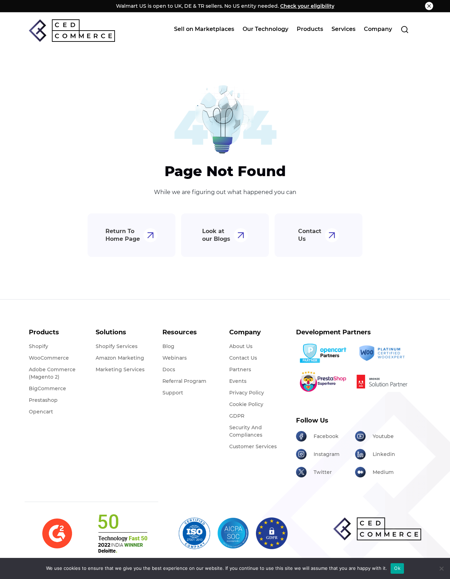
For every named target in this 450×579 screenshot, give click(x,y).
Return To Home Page (122, 235)
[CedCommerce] (72, 30)
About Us (240, 346)
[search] (404, 29)
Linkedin (384, 454)
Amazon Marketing (120, 358)
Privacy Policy (246, 393)
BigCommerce (47, 388)
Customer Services (253, 446)
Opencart (41, 411)
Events (237, 381)
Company (378, 29)
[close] (429, 6)
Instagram (327, 454)
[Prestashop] (323, 381)
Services (343, 29)
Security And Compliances (245, 431)
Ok (397, 568)
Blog (168, 346)
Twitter (323, 472)
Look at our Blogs (216, 235)
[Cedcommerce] (377, 528)
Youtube (383, 436)
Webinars (174, 358)
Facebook (326, 436)
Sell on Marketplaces (204, 29)
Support (172, 393)
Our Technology (265, 29)
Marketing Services (120, 369)
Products (310, 29)
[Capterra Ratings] (57, 533)
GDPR (236, 416)
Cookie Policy (246, 404)
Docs (168, 369)
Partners (240, 369)
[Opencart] (323, 353)
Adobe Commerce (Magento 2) (52, 373)
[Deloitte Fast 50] (122, 533)
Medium (383, 472)
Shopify (38, 346)
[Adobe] (382, 381)
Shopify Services (116, 346)
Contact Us (309, 235)
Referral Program (184, 381)
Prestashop (43, 400)
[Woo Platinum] (382, 353)
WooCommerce (49, 358)
